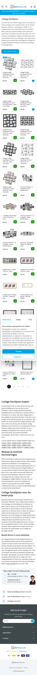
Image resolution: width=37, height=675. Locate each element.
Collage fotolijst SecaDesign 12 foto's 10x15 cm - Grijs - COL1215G (8, 75)
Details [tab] (18, 319)
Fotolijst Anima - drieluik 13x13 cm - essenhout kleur (9, 296)
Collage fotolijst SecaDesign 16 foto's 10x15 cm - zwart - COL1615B (8, 132)
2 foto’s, (4, 443)
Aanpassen (17, 357)
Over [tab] (30, 319)
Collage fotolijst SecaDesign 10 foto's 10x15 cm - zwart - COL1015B (26, 103)
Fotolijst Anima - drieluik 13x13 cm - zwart (27, 270)
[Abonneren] (32, 620)
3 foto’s (9, 443)
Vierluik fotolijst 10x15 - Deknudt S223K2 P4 (26, 373)
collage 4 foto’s (16, 443)
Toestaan (19, 351)
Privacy (26, 667)
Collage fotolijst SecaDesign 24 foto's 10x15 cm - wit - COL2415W (26, 75)
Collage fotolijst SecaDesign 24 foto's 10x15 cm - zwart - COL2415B (26, 132)
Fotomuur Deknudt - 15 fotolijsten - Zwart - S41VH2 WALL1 (27, 217)
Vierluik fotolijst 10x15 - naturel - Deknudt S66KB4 (26, 296)
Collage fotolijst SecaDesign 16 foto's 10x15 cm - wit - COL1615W (26, 160)
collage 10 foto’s (17, 447)
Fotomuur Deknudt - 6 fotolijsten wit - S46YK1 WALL (9, 373)
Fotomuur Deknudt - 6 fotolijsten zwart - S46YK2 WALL (26, 188)
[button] (2, 7)
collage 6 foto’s (6, 445)
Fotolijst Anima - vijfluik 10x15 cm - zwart (9, 270)
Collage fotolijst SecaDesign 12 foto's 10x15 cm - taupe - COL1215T (8, 189)
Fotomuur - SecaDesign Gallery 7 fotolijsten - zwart (26, 244)
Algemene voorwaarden (15, 667)
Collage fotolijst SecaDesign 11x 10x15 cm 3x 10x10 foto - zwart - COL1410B (10, 103)
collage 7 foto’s (16, 445)
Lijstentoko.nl (20, 671)
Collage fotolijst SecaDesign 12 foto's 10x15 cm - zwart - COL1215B (8, 160)
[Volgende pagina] (28, 386)
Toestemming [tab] (6, 319)
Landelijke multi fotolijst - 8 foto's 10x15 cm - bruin (9, 217)
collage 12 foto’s (29, 447)
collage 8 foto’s (26, 445)
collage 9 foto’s (6, 447)
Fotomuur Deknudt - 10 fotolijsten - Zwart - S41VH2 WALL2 (9, 244)
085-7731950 (11, 563)
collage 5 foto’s (26, 443)
